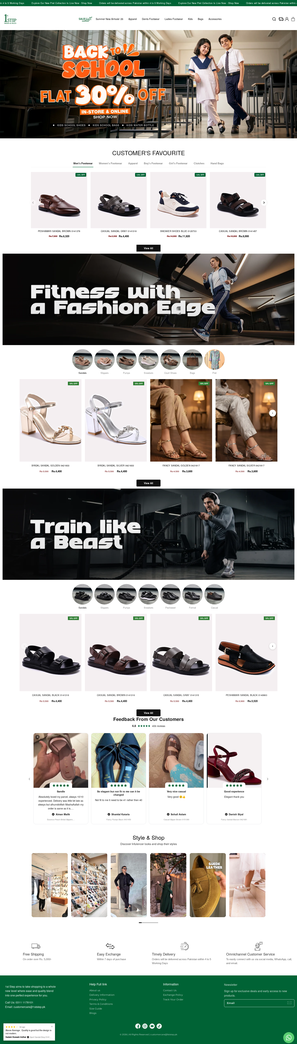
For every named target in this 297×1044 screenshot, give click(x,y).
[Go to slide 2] (143, 922)
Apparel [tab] (133, 163)
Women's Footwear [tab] (110, 163)
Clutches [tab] (199, 163)
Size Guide (95, 1008)
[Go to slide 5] (151, 922)
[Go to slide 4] (148, 922)
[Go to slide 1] (140, 922)
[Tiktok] (159, 1026)
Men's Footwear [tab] (83, 163)
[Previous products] (24, 413)
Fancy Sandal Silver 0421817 (246, 465)
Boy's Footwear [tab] (153, 163)
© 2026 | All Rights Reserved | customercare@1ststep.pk (148, 1034)
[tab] (147, 139)
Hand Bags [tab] (217, 163)
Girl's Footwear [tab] (178, 163)
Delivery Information (101, 994)
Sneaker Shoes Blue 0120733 (178, 231)
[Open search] (274, 19)
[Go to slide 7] (156, 922)
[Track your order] (281, 19)
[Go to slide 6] (154, 922)
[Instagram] (144, 1026)
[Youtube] (152, 1026)
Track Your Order (173, 999)
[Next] (264, 202)
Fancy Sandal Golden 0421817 (181, 465)
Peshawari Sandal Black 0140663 (246, 695)
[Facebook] (137, 1026)
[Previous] (33, 202)
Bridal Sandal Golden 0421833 (50, 465)
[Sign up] (289, 1002)
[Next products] (272, 413)
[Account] (287, 19)
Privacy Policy (97, 999)
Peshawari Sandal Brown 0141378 (59, 231)
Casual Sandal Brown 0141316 (116, 695)
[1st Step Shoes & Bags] (148, 86)
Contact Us (170, 990)
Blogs (92, 1013)
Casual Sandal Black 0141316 (50, 695)
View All (148, 248)
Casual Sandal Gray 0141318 (118, 231)
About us (94, 990)
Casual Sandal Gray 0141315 (181, 695)
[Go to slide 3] (145, 922)
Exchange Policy (173, 994)
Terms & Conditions (101, 1004)
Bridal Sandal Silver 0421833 (116, 465)
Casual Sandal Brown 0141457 (238, 231)
